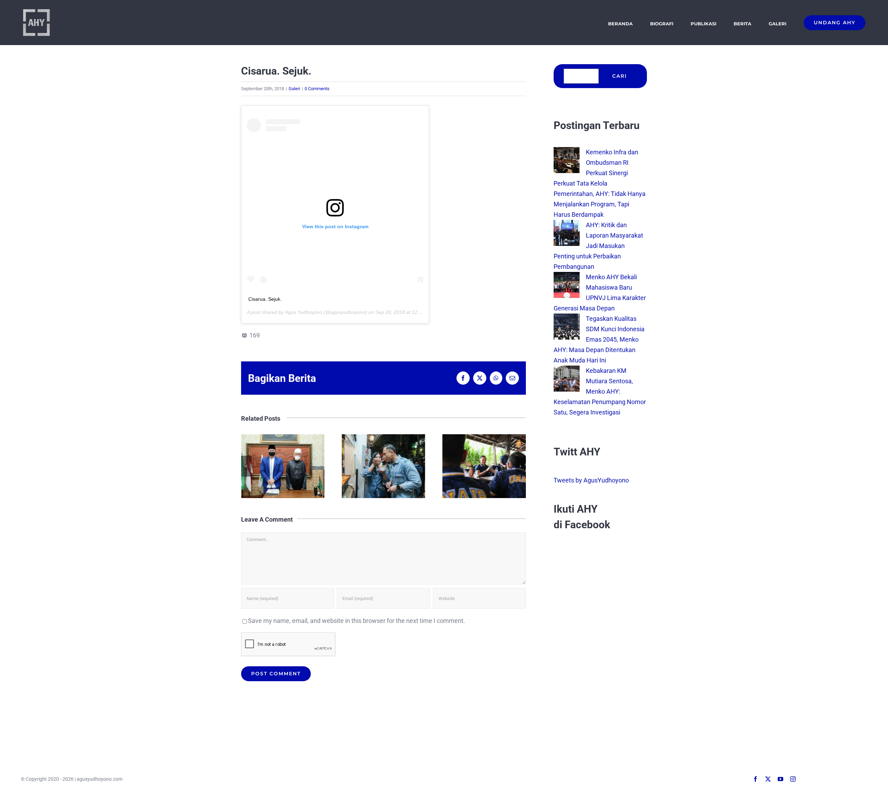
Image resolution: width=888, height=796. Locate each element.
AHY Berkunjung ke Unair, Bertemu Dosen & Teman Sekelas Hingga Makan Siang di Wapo (484, 466)
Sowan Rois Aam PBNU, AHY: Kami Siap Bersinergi (283, 466)
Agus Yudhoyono (303, 312)
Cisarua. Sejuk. (265, 299)
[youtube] (780, 779)
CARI (619, 76)
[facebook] (755, 779)
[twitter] (768, 779)
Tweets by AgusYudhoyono (591, 480)
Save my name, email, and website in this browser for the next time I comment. (356, 620)
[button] (246, 466)
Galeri (294, 88)
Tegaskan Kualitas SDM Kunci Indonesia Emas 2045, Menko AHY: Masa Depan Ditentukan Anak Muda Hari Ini (599, 339)
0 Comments (317, 88)
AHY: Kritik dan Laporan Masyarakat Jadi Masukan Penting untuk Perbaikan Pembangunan (598, 245)
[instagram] (793, 779)
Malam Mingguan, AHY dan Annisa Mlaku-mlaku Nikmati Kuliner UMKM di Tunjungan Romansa (383, 466)
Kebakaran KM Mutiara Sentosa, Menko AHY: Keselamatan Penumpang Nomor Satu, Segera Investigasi (600, 391)
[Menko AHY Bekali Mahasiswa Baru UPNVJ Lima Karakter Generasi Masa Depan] (567, 277)
